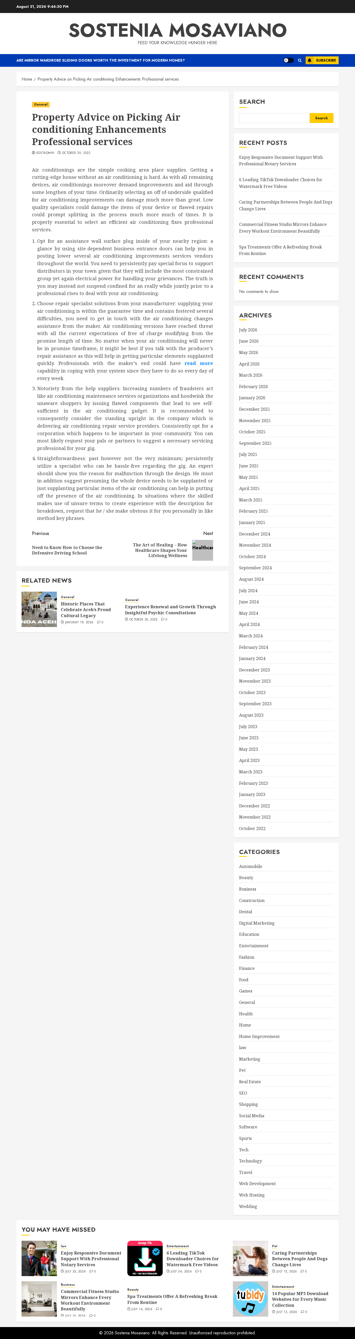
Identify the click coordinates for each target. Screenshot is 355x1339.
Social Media (251, 1116)
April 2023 (249, 760)
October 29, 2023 (76, 153)
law (242, 1047)
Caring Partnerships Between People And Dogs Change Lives (299, 1259)
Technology (250, 1161)
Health (246, 1014)
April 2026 (249, 364)
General (41, 104)
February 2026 (253, 386)
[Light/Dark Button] (289, 60)
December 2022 (254, 806)
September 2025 (255, 443)
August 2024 (251, 579)
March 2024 (250, 636)
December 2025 (254, 409)
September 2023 (255, 704)
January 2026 (252, 398)
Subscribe (326, 60)
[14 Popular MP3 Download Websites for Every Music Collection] (250, 1299)
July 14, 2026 (142, 1309)
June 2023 (249, 738)
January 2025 (252, 522)
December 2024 (254, 534)
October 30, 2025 (143, 620)
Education (249, 934)
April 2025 (249, 488)
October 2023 (252, 692)
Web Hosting (252, 1195)
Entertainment (253, 946)
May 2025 (248, 477)
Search (252, 101)
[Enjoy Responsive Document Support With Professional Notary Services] (39, 1258)
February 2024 (253, 647)
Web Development (257, 1183)
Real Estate (250, 1082)
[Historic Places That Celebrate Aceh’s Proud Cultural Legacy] (39, 609)
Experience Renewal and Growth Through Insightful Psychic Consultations (170, 609)
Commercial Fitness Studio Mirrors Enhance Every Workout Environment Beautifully (90, 1300)
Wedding (248, 1206)
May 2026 (248, 352)
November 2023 (255, 681)
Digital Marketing (257, 923)
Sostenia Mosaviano (177, 30)
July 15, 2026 (287, 1272)
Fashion (246, 957)
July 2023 (248, 726)
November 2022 (255, 817)
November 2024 (255, 545)
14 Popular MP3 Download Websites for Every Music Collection (300, 1299)
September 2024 (255, 568)
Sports (245, 1138)
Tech (243, 1150)
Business (247, 889)
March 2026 (250, 375)
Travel (245, 1172)
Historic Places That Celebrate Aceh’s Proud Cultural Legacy (86, 609)
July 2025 (248, 454)
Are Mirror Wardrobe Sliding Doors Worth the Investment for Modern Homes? (100, 60)
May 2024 (248, 613)
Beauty (246, 877)
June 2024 (249, 602)
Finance (247, 968)
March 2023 (250, 772)
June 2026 (249, 341)
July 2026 (248, 330)
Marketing (249, 1059)
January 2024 (252, 658)
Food (243, 980)
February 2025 (253, 511)
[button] (300, 60)
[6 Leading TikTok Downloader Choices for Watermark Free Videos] (145, 1258)
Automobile (250, 866)
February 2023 (253, 783)
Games (245, 991)
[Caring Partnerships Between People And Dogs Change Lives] (250, 1258)
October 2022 (252, 828)
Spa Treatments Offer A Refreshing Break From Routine (172, 1299)
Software (248, 1127)
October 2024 (252, 556)
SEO (243, 1093)
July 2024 (248, 590)
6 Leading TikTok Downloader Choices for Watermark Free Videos (193, 1259)
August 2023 (251, 715)
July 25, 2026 (75, 1272)
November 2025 (255, 420)
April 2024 (249, 624)
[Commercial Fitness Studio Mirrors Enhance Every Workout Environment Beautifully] (39, 1299)
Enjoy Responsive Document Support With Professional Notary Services (281, 160)
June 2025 (249, 466)
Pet (242, 1070)
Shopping (248, 1104)
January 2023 (252, 794)
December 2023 (254, 670)
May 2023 (248, 749)
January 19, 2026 (79, 622)
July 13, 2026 (287, 1312)
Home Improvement (259, 1036)
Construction (252, 900)
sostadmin (45, 153)
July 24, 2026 (181, 1272)
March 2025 (250, 500)
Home (245, 1025)
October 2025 (252, 432)
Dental (245, 912)
